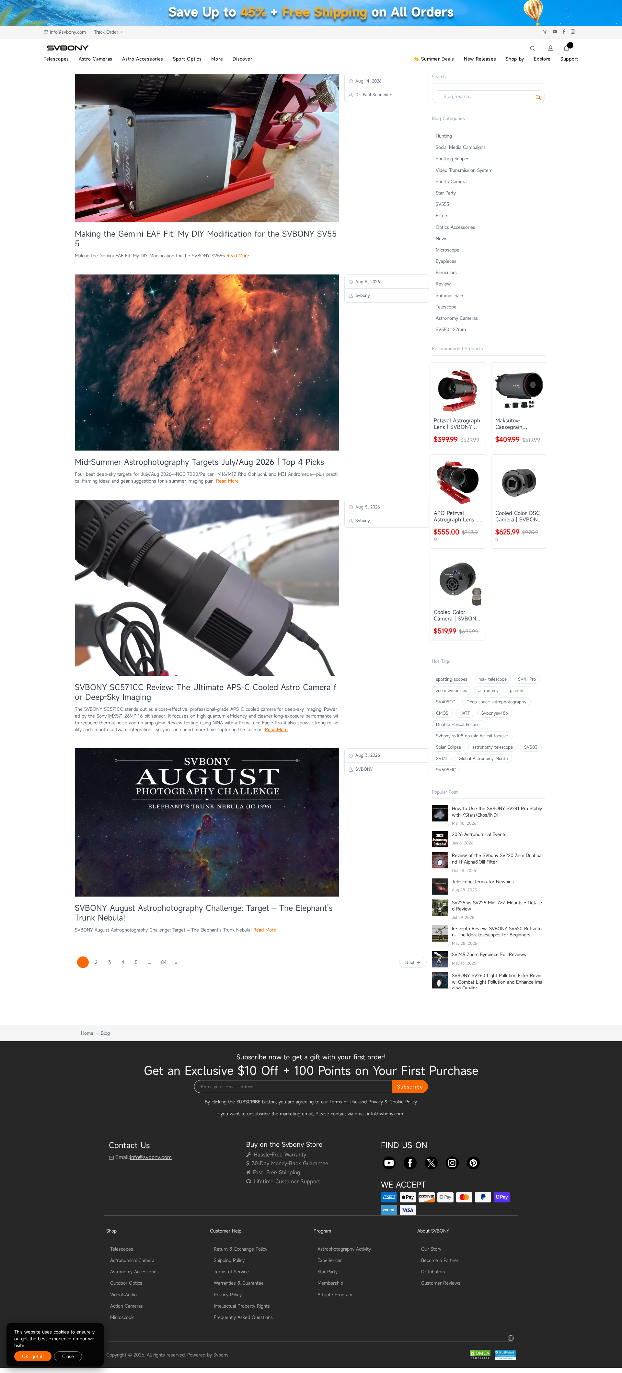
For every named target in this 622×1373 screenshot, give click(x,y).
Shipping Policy (229, 1260)
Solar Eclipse (448, 747)
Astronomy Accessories (134, 1271)
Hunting (444, 136)
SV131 (441, 758)
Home (87, 1033)
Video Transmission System (464, 170)
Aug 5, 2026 (367, 282)
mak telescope (492, 679)
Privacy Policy (228, 1294)
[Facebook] (410, 1161)
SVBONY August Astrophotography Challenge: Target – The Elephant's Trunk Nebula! (203, 913)
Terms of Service (231, 1271)
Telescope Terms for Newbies (483, 881)
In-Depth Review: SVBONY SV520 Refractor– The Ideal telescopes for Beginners (497, 931)
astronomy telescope (492, 747)
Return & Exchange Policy (240, 1249)
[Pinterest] (473, 1161)
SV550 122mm (451, 329)
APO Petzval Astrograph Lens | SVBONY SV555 (456, 516)
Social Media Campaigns (461, 147)
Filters (442, 215)
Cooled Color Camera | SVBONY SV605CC (456, 615)
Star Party (446, 193)
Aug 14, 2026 (368, 81)
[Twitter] (431, 1161)
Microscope (447, 250)
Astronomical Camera (132, 1260)
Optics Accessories (455, 227)
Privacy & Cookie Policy (392, 1102)
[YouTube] (389, 1161)
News (441, 238)
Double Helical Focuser (458, 724)
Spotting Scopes (452, 158)
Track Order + (108, 32)
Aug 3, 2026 (367, 755)
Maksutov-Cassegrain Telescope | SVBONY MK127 (514, 423)
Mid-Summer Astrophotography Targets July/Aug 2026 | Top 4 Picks (199, 462)
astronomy (488, 690)
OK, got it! (33, 1356)
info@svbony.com (68, 32)
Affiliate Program (334, 1294)
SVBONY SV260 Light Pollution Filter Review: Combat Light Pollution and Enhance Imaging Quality (497, 981)
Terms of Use (343, 1102)
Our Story (431, 1249)
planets (517, 690)
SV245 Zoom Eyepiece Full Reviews (489, 954)
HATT (465, 713)
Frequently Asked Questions (243, 1317)
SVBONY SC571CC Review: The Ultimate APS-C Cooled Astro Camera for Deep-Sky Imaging (205, 692)
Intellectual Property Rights (242, 1306)
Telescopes (121, 1249)
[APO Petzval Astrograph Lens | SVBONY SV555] (458, 483)
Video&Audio (123, 1294)
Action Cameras (126, 1306)
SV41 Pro (527, 679)
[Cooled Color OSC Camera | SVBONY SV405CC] (519, 483)
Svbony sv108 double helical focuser (472, 736)
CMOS (442, 713)
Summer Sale (449, 295)
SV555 (442, 204)
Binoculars (446, 272)
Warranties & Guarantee (239, 1283)
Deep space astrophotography (496, 702)
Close (68, 1356)
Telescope (446, 307)
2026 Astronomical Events (479, 834)
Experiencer (329, 1260)
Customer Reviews (440, 1283)
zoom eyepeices (451, 690)
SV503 (530, 747)
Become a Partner (439, 1260)
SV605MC (446, 770)
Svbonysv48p (494, 713)
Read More (237, 255)
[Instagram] (452, 1161)
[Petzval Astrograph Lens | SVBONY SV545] (458, 390)
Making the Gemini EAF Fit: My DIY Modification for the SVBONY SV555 (206, 239)
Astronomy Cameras (457, 318)
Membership (330, 1283)
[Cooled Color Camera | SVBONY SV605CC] (458, 582)
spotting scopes (451, 679)
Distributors (433, 1271)
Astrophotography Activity (344, 1249)
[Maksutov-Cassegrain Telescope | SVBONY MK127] (519, 390)
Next (410, 962)
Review (443, 284)
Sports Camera (451, 181)
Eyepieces (446, 261)
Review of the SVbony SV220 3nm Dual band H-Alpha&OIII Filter (496, 858)
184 (163, 962)
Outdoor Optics (126, 1283)
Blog (105, 1033)
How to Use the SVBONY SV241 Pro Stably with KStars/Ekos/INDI (497, 811)
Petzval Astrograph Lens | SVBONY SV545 (457, 423)
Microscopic (122, 1317)
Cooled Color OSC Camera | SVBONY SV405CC (518, 516)
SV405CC (445, 702)
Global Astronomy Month (483, 758)
